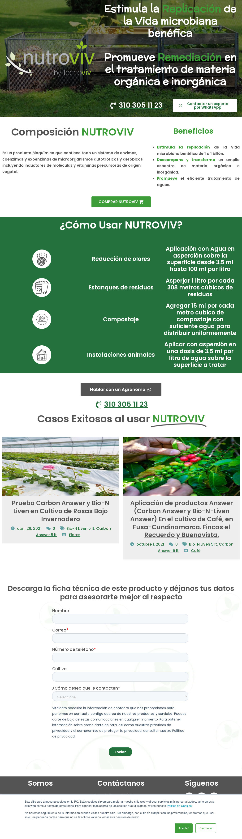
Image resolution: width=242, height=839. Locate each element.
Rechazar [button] (205, 828)
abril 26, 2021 (29, 528)
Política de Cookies (179, 806)
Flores (74, 535)
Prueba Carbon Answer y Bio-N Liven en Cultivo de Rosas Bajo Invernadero (60, 511)
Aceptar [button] (184, 828)
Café (195, 550)
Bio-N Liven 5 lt (80, 528)
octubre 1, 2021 (150, 544)
